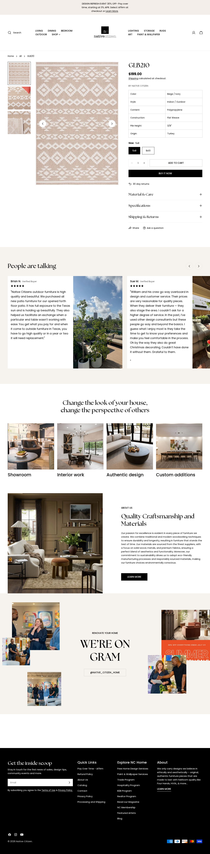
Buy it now (165, 173)
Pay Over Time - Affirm (90, 768)
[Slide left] (42, 123)
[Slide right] (112, 123)
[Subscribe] (69, 782)
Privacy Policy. (65, 790)
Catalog (82, 785)
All (20, 56)
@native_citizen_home (105, 672)
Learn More (112, 11)
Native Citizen (24, 841)
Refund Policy (85, 774)
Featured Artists (126, 813)
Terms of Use (48, 790)
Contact (82, 790)
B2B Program (124, 790)
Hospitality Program (128, 785)
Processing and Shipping (91, 801)
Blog (119, 818)
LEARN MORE (164, 789)
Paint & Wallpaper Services (132, 774)
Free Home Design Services (132, 768)
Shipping (133, 78)
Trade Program (126, 779)
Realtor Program (126, 796)
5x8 (134, 150)
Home (11, 56)
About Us (82, 779)
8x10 (148, 150)
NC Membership (126, 807)
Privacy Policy (85, 796)
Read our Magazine (128, 801)
